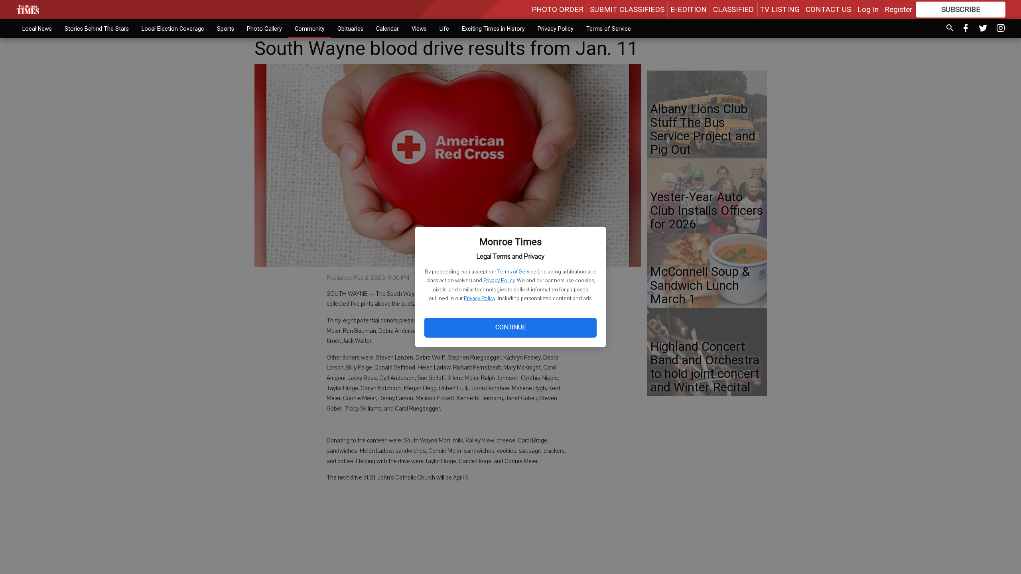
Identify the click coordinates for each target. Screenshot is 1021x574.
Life (444, 29)
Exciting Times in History (493, 29)
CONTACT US (828, 9)
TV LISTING (780, 9)
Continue (510, 327)
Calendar (387, 29)
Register (899, 9)
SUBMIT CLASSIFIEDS (627, 9)
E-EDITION (688, 9)
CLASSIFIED (733, 9)
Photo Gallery (264, 29)
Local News (37, 29)
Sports (225, 29)
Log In (868, 9)
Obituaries (350, 29)
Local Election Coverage (173, 29)
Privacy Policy (498, 280)
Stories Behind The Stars (97, 29)
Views (419, 29)
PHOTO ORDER (557, 9)
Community (310, 29)
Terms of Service (516, 271)
